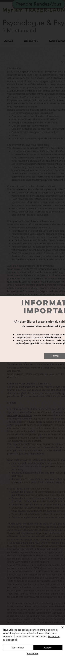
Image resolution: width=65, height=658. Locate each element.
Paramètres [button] (32, 653)
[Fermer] (60, 629)
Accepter (48, 647)
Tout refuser (18, 647)
